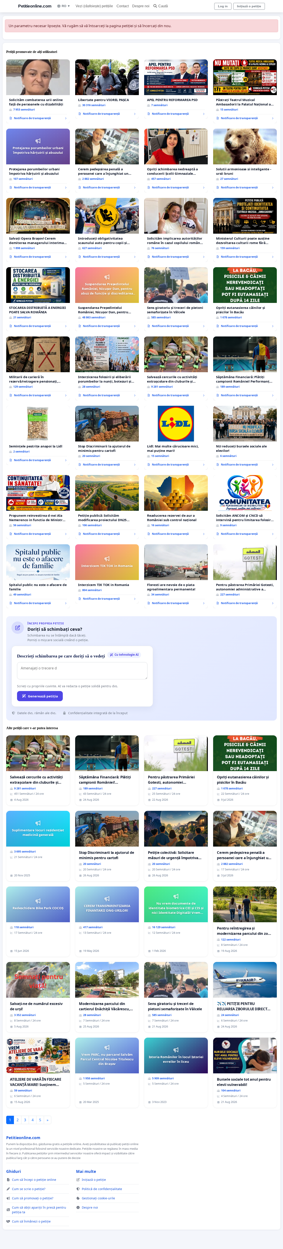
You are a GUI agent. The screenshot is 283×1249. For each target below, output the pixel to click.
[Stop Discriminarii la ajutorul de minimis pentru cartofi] (107, 438)
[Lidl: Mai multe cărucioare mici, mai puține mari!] (176, 438)
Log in (223, 6)
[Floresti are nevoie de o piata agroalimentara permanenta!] (176, 576)
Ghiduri (13, 1171)
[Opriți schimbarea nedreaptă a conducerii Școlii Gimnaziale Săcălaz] (176, 161)
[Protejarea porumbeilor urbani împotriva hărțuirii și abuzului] (38, 161)
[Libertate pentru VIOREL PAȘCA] (107, 89)
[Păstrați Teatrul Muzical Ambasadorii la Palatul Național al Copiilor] (245, 91)
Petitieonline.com (35, 6)
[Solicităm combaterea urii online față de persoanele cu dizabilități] (38, 91)
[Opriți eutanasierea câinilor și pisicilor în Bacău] (245, 299)
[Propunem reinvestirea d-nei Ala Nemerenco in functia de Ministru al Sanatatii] (38, 507)
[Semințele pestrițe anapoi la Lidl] (38, 435)
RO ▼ (66, 6)
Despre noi (140, 6)
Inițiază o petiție (249, 6)
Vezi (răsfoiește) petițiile (94, 6)
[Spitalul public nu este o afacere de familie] (38, 576)
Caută (163, 6)
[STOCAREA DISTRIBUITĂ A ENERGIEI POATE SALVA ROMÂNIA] (38, 299)
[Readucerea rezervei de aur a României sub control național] (176, 507)
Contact (123, 6)
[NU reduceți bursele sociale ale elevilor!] (245, 438)
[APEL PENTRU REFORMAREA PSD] (176, 89)
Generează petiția (43, 696)
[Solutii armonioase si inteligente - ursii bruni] (245, 161)
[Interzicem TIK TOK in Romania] (107, 574)
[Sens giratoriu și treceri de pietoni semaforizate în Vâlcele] (176, 299)
